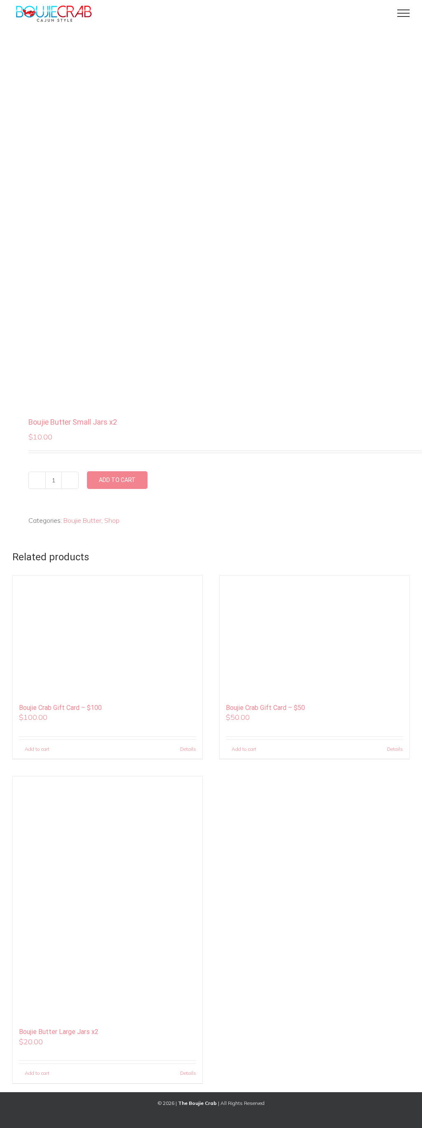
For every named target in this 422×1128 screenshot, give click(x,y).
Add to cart (117, 480)
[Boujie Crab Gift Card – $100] (107, 635)
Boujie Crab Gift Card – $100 (60, 708)
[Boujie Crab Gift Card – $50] (314, 635)
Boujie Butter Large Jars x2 (58, 1032)
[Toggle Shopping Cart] (375, 13)
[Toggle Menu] (403, 13)
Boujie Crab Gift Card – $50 (265, 708)
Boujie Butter (82, 520)
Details (188, 749)
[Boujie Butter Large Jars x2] (107, 898)
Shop (112, 520)
